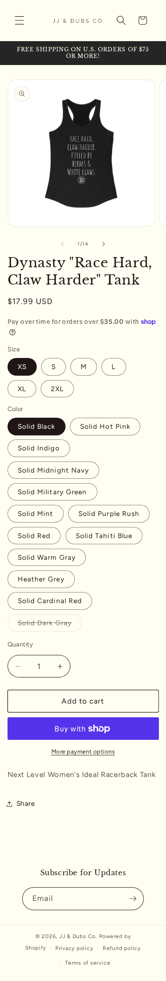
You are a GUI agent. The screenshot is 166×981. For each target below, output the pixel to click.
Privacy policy (74, 948)
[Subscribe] (132, 898)
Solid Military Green (52, 492)
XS (22, 366)
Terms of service (87, 963)
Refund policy (122, 948)
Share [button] (25, 803)
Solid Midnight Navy (53, 470)
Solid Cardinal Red (50, 600)
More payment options (83, 751)
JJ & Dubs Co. (78, 936)
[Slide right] (103, 244)
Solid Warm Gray (47, 557)
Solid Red (34, 535)
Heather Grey (41, 579)
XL (22, 389)
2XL (57, 389)
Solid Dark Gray (50, 624)
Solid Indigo (39, 448)
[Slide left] (62, 244)
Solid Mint (36, 513)
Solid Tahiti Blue (104, 535)
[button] (19, 20)
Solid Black (36, 426)
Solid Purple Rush (109, 513)
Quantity (21, 644)
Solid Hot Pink (105, 426)
